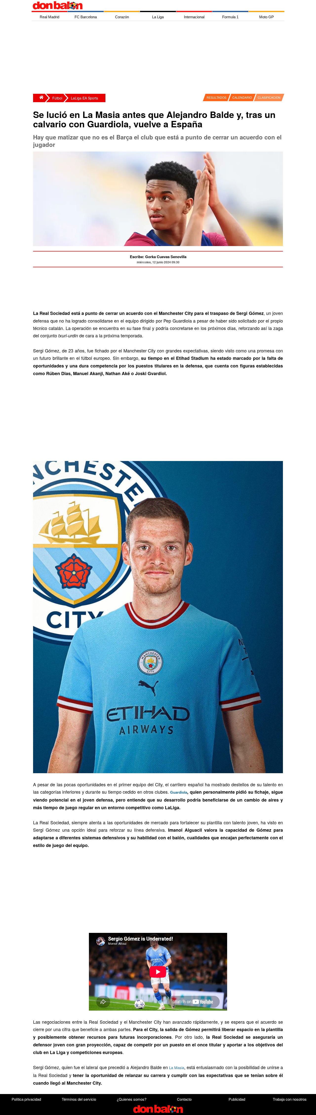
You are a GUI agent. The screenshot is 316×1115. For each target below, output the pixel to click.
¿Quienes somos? (131, 1099)
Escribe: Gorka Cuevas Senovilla (158, 256)
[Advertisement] (159, 58)
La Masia (176, 1067)
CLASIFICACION (269, 97)
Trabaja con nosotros (290, 1099)
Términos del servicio (79, 1099)
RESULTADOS (216, 97)
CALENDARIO (242, 97)
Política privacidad (26, 1099)
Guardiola (178, 792)
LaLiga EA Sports (84, 98)
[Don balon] (152, 5)
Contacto (184, 1099)
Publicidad (237, 1099)
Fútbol (57, 98)
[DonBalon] (39, 98)
